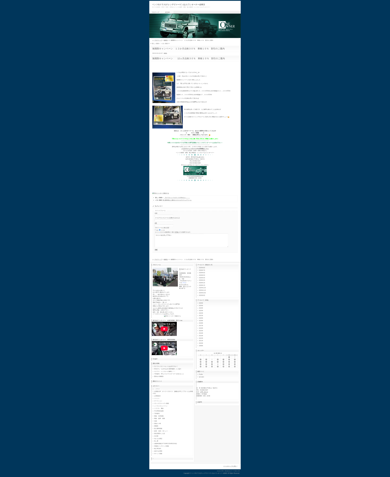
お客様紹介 (157, 396)
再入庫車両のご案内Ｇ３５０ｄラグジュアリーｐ (177, 200)
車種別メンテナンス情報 (161, 446)
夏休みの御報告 (159, 376)
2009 (200, 345)
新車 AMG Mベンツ (161, 431)
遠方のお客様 (158, 451)
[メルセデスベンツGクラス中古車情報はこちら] (195, 174)
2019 (200, 320)
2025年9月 (202, 295)
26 (212, 366)
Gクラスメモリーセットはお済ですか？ (166, 366)
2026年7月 (202, 270)
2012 (200, 338)
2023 (200, 310)
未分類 (156, 436)
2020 (200, 318)
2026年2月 (202, 282)
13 (217, 361)
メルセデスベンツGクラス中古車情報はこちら (195, 148)
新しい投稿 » (156, 43)
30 (234, 366)
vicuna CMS (220, 471)
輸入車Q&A (157, 448)
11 (206, 361)
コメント (173, 232)
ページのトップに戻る (229, 466)
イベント (157, 398)
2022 (200, 313)
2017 (200, 325)
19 (212, 364)
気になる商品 (158, 438)
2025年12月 (202, 287)
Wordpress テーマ (230, 471)
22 (229, 364)
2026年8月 (202, 267)
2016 (200, 328)
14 (223, 361)
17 (200, 364)
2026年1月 (202, 285)
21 (223, 364)
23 (234, 364)
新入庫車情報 (158, 428)
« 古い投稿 (164, 43)
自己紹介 (167, 12)
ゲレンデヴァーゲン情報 (161, 403)
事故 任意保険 (159, 416)
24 (200, 366)
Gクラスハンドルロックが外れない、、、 (177, 197)
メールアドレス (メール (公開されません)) (167, 218)
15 (229, 361)
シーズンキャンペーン (160, 406)
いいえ (163, 230)
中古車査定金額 (159, 411)
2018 (200, 323)
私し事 (156, 441)
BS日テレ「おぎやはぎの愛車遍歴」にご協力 (167, 369)
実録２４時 (157, 423)
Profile (201, 374)
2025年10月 (202, 293)
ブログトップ (155, 12)
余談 (155, 421)
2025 (200, 305)
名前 (156, 213)
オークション (158, 401)
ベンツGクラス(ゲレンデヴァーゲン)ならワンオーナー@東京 (178, 4)
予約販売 (157, 413)
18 (206, 364)
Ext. (236, 471)
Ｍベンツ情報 (158, 453)
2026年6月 (202, 272)
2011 (200, 340)
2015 (200, 330)
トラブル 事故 (159, 408)
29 (229, 366)
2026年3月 (202, 280)
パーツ (157, 389)
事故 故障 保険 (159, 418)
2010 (200, 343)
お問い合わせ (204, 392)
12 (212, 361)
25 (206, 366)
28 (223, 366)
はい (157, 230)
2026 (200, 303)
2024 (200, 308)
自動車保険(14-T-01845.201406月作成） (166, 443)
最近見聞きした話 (159, 433)
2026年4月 (202, 278)
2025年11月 (202, 290)
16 (234, 361)
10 (200, 361)
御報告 (166, 40)
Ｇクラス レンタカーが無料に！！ (164, 371)
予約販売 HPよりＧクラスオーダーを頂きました (169, 374)
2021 (200, 315)
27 (217, 366)
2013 (200, 335)
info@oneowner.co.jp (197, 176)
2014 (200, 333)
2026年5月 (202, 275)
